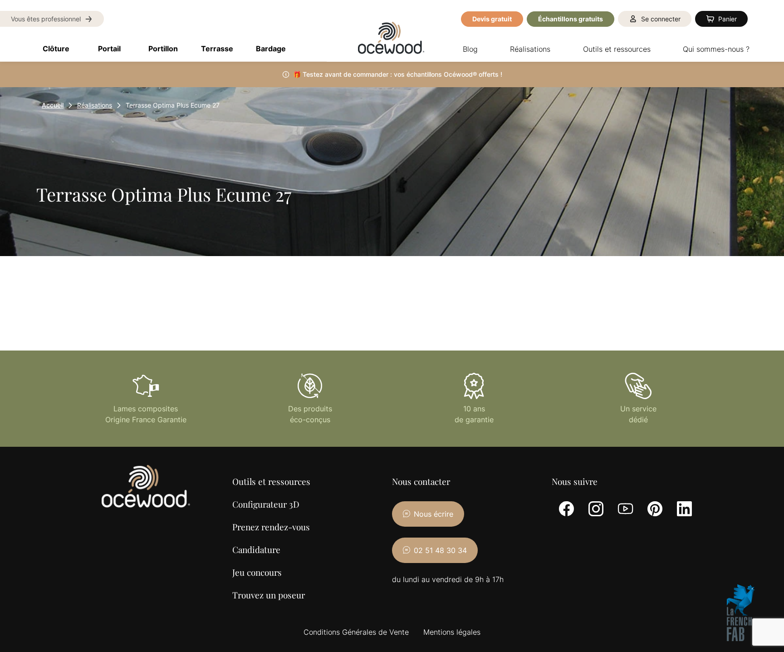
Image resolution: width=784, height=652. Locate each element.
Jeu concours (257, 572)
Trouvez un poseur (268, 595)
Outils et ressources (271, 481)
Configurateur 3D (265, 504)
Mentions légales (451, 632)
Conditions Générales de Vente (356, 632)
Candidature (256, 549)
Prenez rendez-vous (271, 527)
